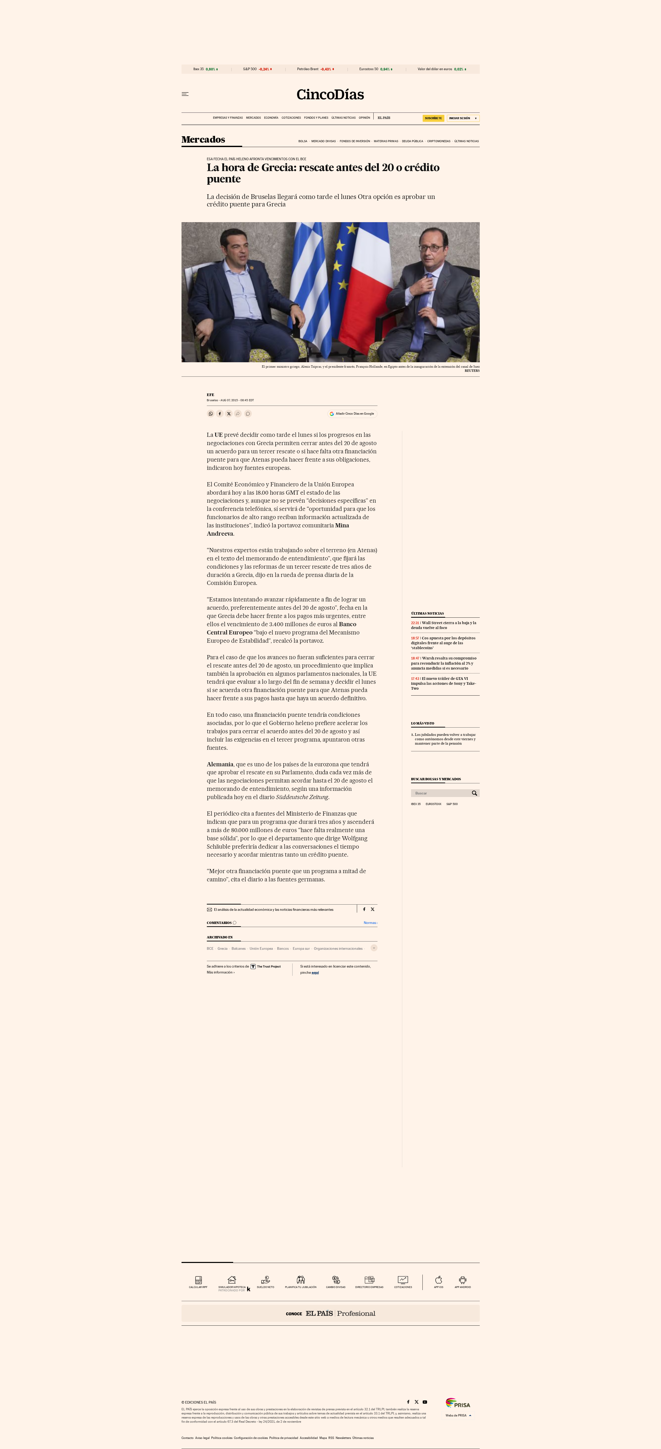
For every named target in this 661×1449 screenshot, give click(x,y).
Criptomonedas (438, 141)
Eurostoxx (433, 804)
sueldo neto (265, 1287)
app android (463, 1287)
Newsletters (343, 1437)
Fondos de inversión (355, 141)
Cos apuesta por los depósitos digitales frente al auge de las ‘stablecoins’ (443, 643)
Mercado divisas (323, 141)
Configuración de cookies (251, 1437)
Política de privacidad (283, 1437)
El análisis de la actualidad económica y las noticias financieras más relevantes (273, 909)
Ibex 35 (198, 69)
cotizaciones (403, 1287)
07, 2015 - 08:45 (237, 400)
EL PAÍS (381, 116)
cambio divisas (335, 1287)
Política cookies (221, 1437)
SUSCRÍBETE (433, 118)
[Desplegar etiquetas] (374, 947)
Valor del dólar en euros (435, 69)
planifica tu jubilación (301, 1287)
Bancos (283, 948)
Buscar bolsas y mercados (436, 779)
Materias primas (386, 141)
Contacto (188, 1437)
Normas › (370, 923)
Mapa (323, 1437)
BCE (210, 948)
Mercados (253, 117)
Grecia (222, 948)
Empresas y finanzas (228, 117)
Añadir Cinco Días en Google (355, 413)
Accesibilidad (309, 1437)
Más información (220, 972)
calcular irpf (198, 1287)
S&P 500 (250, 69)
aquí (315, 972)
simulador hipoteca (232, 1287)
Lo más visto (422, 723)
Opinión (364, 117)
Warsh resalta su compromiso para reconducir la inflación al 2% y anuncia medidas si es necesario (444, 663)
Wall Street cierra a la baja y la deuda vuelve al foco (443, 625)
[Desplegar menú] (185, 94)
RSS (331, 1437)
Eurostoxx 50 (368, 69)
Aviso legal (202, 1437)
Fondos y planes (316, 117)
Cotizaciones (291, 117)
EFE (210, 394)
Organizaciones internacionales (338, 948)
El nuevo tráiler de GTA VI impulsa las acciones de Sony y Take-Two (443, 683)
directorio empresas (369, 1287)
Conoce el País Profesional (331, 1313)
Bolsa (303, 141)
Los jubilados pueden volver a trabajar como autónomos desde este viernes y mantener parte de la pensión (445, 738)
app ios (438, 1287)
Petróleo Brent (307, 69)
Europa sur (301, 948)
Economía (271, 117)
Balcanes (239, 948)
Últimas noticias (344, 117)
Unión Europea (261, 948)
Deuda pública (412, 141)
